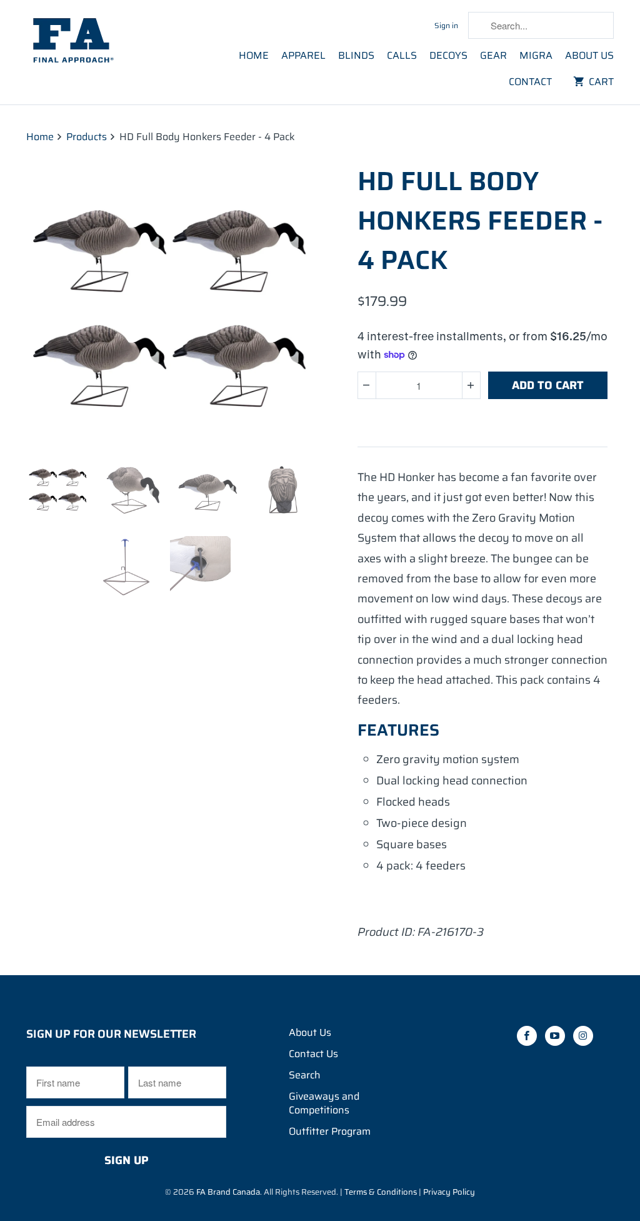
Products (86, 136)
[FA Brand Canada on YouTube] (389, 24)
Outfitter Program (330, 1131)
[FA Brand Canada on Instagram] (414, 24)
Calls (402, 56)
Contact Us (313, 1053)
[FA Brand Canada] (93, 40)
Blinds (356, 56)
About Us (589, 56)
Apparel (303, 56)
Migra (535, 56)
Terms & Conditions (380, 1191)
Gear (493, 56)
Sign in (446, 25)
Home (254, 56)
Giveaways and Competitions (324, 1103)
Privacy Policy (449, 1191)
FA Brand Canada (228, 1191)
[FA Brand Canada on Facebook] (363, 24)
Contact (530, 82)
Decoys (448, 56)
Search (305, 1075)
